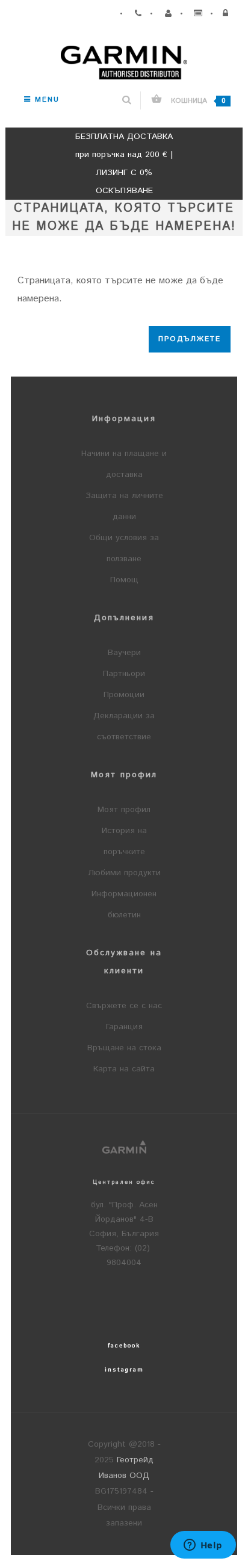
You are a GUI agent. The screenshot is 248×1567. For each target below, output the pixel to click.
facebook (124, 1345)
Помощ (124, 580)
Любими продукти (124, 873)
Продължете (189, 339)
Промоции (124, 695)
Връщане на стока (124, 1048)
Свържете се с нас (124, 1006)
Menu (45, 99)
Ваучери (124, 653)
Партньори (124, 674)
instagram (124, 1369)
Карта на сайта (124, 1069)
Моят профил (124, 810)
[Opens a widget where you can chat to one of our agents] (203, 1546)
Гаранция (124, 1027)
